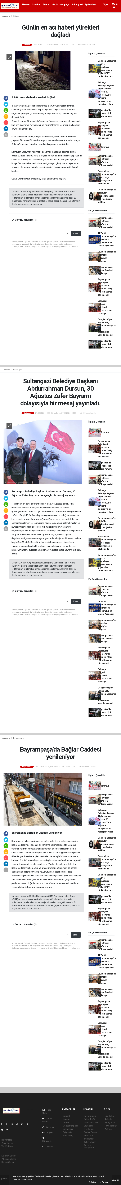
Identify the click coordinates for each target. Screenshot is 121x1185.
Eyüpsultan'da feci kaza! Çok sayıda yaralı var (105, 113)
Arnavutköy (68, 1135)
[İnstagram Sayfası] (13, 1124)
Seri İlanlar (89, 1139)
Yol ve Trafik (89, 1119)
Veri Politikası (7, 1146)
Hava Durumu (90, 1116)
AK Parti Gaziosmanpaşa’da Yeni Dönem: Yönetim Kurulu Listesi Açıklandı (107, 239)
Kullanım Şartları (8, 1156)
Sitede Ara (110, 1116)
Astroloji (108, 1129)
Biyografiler (110, 1122)
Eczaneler (88, 1126)
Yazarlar (50, 1127)
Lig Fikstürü (89, 1129)
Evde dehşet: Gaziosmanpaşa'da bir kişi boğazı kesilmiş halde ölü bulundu (107, 177)
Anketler (109, 1119)
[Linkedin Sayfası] (23, 1124)
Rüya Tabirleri (111, 1126)
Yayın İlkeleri (7, 1143)
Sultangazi (76, 4)
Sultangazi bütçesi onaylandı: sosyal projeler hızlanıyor (105, 307)
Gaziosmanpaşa (60, 4)
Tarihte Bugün (90, 1132)
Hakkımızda (6, 1140)
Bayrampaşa (18, 738)
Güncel (46, 4)
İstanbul (36, 4)
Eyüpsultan (90, 4)
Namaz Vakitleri (91, 1122)
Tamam (104, 1182)
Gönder (76, 233)
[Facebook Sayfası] (3, 1124)
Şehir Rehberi (90, 1142)
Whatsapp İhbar (8, 1159)
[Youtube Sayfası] (18, 1124)
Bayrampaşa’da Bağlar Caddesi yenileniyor (105, 270)
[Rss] (29, 1124)
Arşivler (50, 1132)
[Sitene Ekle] (8, 1129)
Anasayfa (6, 16)
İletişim (49, 1146)
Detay (93, 1182)
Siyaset (26, 4)
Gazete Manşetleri (89, 1146)
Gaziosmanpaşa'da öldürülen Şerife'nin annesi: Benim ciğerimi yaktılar (107, 196)
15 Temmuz (103, 147)
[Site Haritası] (3, 1129)
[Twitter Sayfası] (8, 1124)
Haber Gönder (7, 1162)
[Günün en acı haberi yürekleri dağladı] (43, 70)
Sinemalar (88, 1135)
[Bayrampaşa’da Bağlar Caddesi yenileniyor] (43, 799)
